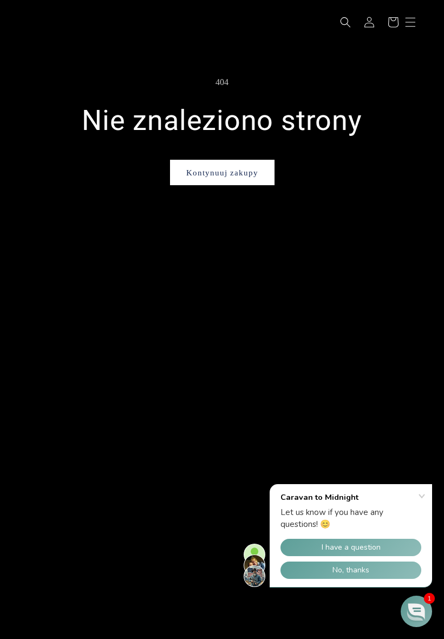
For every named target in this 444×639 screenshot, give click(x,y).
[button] (345, 22)
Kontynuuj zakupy (222, 172)
